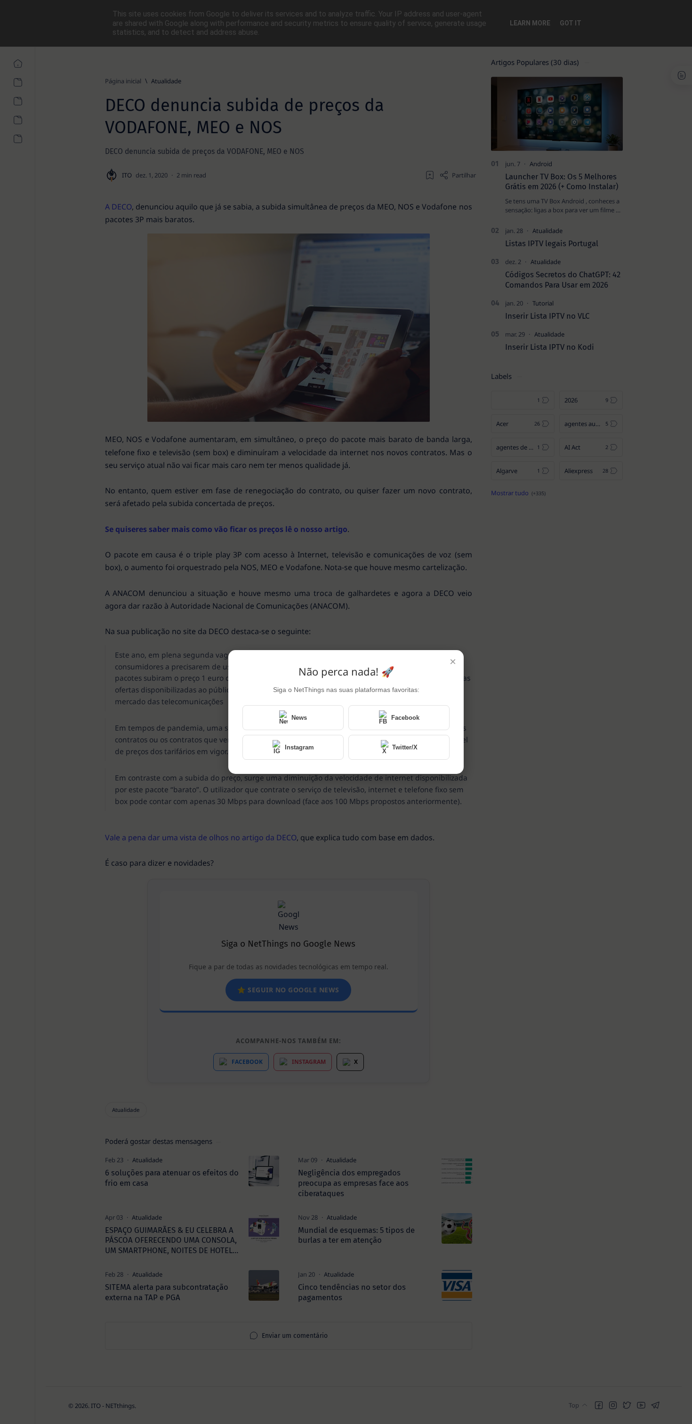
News (299, 717)
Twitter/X (405, 747)
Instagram (299, 747)
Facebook (405, 717)
